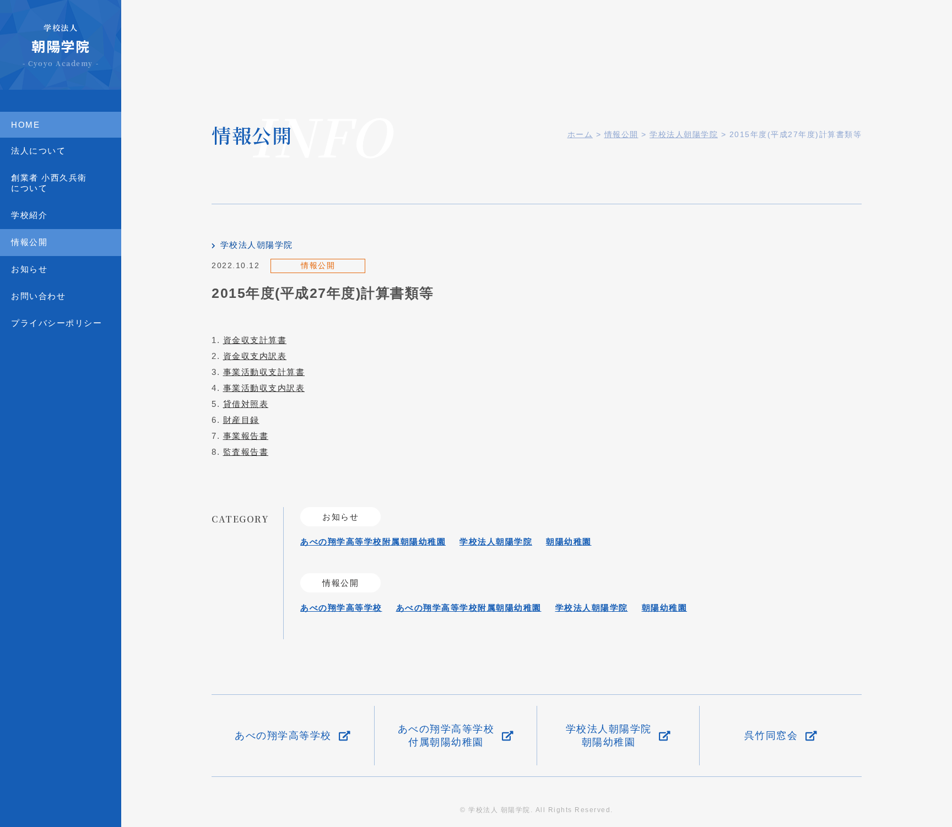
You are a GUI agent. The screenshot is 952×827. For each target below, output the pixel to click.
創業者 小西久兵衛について (49, 183)
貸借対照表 (246, 404)
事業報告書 (246, 435)
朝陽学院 (60, 45)
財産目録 (241, 420)
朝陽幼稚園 (569, 541)
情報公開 (29, 242)
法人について (38, 150)
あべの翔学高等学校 (341, 607)
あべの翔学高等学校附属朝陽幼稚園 (373, 541)
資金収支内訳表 (255, 356)
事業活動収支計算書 (264, 372)
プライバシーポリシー (56, 323)
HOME (25, 124)
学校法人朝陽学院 (256, 244)
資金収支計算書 (255, 340)
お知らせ (29, 269)
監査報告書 (246, 451)
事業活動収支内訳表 (264, 388)
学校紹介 (29, 215)
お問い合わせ (38, 296)
